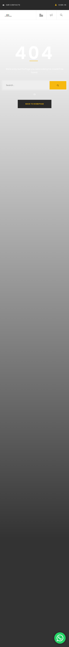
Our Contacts (13, 5)
